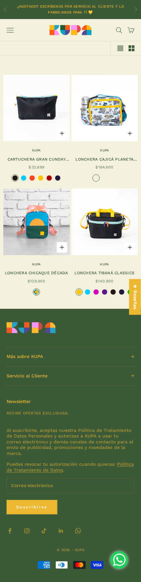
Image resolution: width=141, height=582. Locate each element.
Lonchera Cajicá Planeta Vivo (104, 160)
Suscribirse (32, 506)
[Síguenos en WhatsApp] (78, 530)
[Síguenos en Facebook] (10, 530)
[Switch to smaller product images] (131, 48)
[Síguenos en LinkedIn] (61, 530)
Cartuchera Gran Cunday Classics (37, 160)
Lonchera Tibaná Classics (104, 273)
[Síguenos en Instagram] (27, 530)
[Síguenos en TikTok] (44, 530)
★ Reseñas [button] (135, 297)
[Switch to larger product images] (120, 48)
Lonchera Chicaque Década (36, 273)
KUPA (36, 150)
